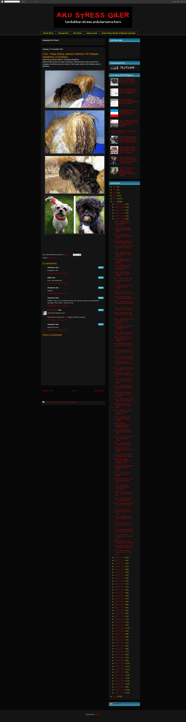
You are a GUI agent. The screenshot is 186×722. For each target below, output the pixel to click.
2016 (115, 190)
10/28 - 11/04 (120, 566)
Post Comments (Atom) (78, 398)
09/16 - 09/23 (120, 584)
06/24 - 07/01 (120, 619)
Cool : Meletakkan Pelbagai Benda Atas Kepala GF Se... (123, 345)
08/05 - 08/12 (120, 602)
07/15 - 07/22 (120, 610)
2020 (115, 187)
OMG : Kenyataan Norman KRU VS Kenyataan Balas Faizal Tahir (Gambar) (128, 91)
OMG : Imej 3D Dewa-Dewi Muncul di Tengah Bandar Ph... (123, 254)
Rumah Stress (48, 33)
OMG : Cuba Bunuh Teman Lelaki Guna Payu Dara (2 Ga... (123, 388)
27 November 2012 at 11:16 (57, 283)
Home (73, 390)
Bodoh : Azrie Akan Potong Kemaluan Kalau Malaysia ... (123, 303)
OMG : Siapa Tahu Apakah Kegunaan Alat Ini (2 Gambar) (123, 327)
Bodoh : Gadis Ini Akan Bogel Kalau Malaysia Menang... (122, 274)
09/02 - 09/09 (120, 590)
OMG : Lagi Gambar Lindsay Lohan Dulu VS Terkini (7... (123, 505)
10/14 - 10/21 (120, 572)
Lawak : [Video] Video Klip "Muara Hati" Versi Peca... (123, 293)
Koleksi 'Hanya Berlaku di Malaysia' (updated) (118, 33)
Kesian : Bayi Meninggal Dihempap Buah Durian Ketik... (122, 230)
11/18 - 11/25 (120, 557)
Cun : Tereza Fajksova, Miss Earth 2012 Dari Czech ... (123, 400)
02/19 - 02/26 (120, 672)
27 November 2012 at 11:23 (57, 293)
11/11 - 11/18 (120, 560)
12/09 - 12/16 (120, 213)
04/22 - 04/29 (120, 646)
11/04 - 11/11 (120, 563)
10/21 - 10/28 (120, 569)
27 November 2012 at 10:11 (57, 273)
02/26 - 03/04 (120, 669)
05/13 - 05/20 (120, 637)
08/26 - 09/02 (120, 593)
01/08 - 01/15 (120, 690)
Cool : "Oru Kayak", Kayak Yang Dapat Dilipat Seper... (123, 438)
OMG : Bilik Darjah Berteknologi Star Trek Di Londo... (124, 450)
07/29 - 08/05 (120, 604)
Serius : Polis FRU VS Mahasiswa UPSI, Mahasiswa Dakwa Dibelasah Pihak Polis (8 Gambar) (127, 171)
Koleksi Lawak (91, 33)
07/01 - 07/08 (120, 616)
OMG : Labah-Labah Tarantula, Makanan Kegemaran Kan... (121, 461)
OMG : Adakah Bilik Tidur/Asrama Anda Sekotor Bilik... (121, 487)
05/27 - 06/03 (120, 631)
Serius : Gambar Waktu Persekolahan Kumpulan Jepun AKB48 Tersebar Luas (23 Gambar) (127, 149)
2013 (115, 199)
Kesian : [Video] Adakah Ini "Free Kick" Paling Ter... (123, 499)
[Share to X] (78, 255)
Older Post (99, 390)
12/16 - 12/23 (120, 210)
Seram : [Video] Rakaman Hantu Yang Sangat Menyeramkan (122, 267)
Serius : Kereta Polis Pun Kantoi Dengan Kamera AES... (122, 432)
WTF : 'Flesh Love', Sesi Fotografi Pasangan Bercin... (122, 474)
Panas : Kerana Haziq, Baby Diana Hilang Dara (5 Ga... (123, 333)
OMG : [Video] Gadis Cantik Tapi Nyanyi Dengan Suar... (123, 480)
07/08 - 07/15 (120, 613)
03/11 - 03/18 (120, 663)
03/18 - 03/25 (120, 660)
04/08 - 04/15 (120, 651)
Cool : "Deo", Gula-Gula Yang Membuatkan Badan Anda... (123, 352)
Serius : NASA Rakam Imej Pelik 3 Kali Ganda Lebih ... (123, 314)
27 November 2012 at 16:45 (57, 320)
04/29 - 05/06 (120, 643)
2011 (115, 696)
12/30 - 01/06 (120, 204)
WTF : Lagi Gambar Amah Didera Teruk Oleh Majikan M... (123, 412)
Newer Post (48, 390)
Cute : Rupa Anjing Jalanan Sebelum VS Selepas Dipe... (123, 405)
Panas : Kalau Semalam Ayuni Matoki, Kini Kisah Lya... (123, 552)
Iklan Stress (77, 33)
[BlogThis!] (76, 255)
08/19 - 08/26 (120, 596)
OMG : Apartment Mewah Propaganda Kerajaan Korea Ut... (123, 394)
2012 (115, 202)
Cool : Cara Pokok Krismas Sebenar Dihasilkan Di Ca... (123, 525)
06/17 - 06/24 (120, 622)
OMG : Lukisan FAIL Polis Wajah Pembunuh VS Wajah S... (123, 339)
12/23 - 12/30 (120, 207)
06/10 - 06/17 (120, 625)
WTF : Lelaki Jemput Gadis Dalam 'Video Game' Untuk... (123, 280)
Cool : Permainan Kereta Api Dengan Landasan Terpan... (123, 287)
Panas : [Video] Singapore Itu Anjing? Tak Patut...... (123, 444)
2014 (115, 196)
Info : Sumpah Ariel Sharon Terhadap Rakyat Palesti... (123, 455)
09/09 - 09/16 (120, 587)
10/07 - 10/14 (120, 575)
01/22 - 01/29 (120, 684)
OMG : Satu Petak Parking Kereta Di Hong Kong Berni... (123, 381)
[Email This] (74, 255)
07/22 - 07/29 (120, 607)
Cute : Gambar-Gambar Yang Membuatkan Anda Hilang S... (123, 261)
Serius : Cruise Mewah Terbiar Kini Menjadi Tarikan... (121, 419)
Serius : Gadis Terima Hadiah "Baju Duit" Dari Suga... (124, 369)
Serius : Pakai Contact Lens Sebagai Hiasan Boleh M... (123, 546)
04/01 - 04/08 (120, 654)
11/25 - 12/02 (120, 219)
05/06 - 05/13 (120, 640)
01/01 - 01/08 (120, 693)
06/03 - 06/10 (120, 628)
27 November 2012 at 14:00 (57, 306)
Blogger (97, 714)
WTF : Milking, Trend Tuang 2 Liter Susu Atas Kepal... (123, 357)
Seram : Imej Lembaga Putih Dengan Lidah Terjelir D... (123, 309)
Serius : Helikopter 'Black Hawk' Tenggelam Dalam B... (123, 518)
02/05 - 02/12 (120, 678)
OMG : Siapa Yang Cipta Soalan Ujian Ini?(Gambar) (123, 297)
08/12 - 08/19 (120, 599)
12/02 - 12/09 (120, 216)
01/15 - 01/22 (120, 687)
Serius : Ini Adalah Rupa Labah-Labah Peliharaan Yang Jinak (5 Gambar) (127, 81)
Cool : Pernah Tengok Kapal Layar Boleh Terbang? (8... (123, 248)
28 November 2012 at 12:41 (57, 330)
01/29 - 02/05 (120, 681)
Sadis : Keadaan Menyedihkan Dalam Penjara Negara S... (121, 425)
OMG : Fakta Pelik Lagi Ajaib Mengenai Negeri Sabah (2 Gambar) (127, 112)
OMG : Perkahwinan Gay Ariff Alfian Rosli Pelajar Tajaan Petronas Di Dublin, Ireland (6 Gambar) (128, 160)
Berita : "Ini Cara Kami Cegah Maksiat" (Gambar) (123, 542)
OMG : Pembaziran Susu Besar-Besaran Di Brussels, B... (122, 223)
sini (65, 317)
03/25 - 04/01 (120, 657)
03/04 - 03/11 (120, 666)
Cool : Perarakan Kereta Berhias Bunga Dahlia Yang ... (122, 511)
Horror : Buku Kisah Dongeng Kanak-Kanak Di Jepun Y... (123, 536)
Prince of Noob (52, 310)
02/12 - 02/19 (120, 675)
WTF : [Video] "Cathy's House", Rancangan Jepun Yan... (123, 374)
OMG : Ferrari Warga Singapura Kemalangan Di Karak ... (123, 236)
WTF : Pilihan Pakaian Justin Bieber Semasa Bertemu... (123, 530)
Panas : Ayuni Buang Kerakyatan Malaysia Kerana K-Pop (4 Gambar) (128, 101)
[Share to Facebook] (80, 255)
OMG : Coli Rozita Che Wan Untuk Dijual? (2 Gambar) (123, 132)
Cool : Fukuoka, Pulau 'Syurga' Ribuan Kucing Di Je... (123, 363)
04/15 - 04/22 (120, 649)
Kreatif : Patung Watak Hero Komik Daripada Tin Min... (123, 494)
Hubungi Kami (63, 33)
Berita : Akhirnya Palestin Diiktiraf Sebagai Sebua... (123, 242)
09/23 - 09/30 (120, 581)
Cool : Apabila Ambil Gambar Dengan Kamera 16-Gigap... (123, 467)
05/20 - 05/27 (120, 634)
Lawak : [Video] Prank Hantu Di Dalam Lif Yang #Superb (123, 321)
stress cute (52, 258)
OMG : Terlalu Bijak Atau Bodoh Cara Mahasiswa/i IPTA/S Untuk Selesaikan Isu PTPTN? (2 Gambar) (127, 139)
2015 (115, 193)
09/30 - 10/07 (120, 578)
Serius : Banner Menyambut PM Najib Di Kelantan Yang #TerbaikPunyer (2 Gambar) (128, 123)
